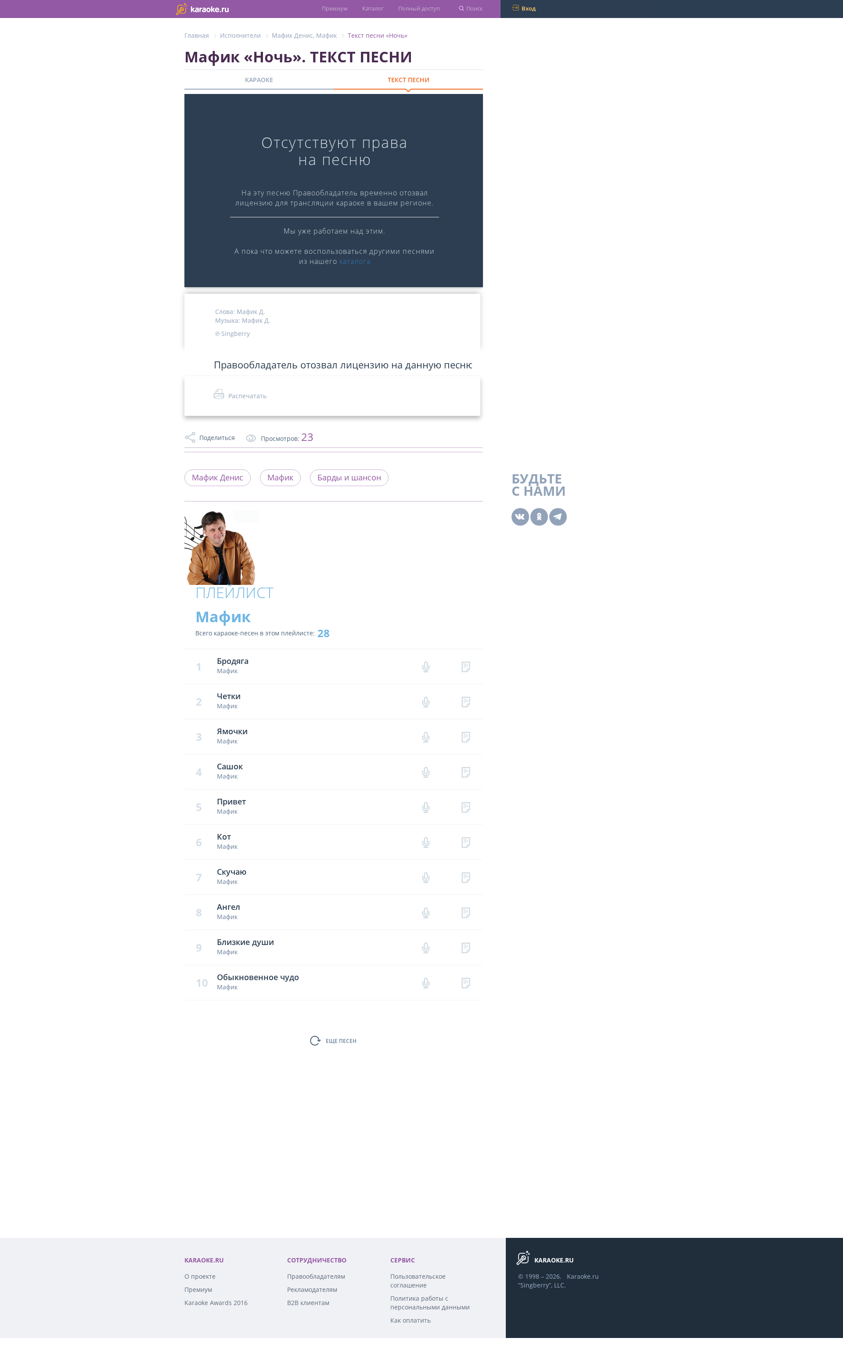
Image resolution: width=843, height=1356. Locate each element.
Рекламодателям (312, 1289)
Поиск (474, 8)
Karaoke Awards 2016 (216, 1302)
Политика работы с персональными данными (430, 1302)
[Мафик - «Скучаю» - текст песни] (466, 877)
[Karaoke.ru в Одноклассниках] (539, 517)
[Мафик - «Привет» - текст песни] (466, 807)
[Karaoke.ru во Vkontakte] (520, 517)
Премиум (335, 8)
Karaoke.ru (583, 1276)
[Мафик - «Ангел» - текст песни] (466, 912)
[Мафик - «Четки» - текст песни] (466, 701)
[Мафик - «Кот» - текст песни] (466, 842)
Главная (196, 35)
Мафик (326, 35)
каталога (355, 261)
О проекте (200, 1276)
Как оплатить (410, 1320)
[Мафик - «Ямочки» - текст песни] (466, 736)
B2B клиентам (308, 1302)
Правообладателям (316, 1276)
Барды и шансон (349, 477)
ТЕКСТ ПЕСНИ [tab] (408, 80)
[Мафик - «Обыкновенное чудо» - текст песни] (466, 982)
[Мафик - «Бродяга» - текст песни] (466, 666)
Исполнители (240, 35)
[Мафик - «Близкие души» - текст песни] (466, 947)
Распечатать (247, 396)
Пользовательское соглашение (418, 1280)
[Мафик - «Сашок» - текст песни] (466, 771)
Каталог (373, 8)
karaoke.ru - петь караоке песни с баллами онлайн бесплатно (220, 8)
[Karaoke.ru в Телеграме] (558, 517)
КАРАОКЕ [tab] (259, 80)
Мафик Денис (292, 35)
